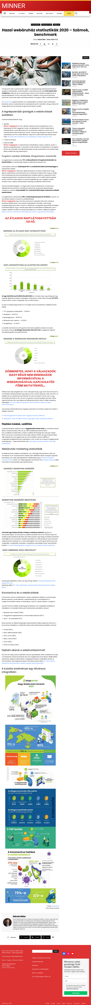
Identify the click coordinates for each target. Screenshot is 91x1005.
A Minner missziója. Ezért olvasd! (41, 958)
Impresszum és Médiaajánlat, (40, 969)
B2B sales (69, 1003)
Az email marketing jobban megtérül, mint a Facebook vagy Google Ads (31, 545)
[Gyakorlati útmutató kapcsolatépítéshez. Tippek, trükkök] (66, 83)
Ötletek (63, 1003)
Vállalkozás (56, 24)
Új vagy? (53, 1003)
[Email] (48, 44)
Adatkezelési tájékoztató (9, 964)
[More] (53, 937)
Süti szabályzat (6, 965)
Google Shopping (49, 460)
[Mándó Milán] (8, 922)
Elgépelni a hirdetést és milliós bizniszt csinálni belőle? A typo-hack (80, 102)
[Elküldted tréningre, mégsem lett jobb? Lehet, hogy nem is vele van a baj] (66, 66)
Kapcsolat (35, 965)
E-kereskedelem (36, 24)
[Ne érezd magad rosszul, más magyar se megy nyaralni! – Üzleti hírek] (66, 122)
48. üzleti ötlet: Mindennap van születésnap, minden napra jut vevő (30, 137)
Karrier (21, 960)
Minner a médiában (37, 973)
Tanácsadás (77, 1003)
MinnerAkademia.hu (17, 956)
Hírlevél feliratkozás (37, 961)
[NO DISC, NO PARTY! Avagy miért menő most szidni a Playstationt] (66, 74)
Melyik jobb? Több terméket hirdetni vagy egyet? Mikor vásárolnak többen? (28, 418)
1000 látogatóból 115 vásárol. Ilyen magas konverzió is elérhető (24, 415)
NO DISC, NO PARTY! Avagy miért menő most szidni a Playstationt (80, 73)
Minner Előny (19, 950)
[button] (76, 13)
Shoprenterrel (7, 102)
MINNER (13, 5)
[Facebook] (40, 44)
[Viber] (57, 44)
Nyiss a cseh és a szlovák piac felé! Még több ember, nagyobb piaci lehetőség (28, 212)
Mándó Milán (42, 39)
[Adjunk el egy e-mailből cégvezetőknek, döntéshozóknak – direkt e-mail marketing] (66, 92)
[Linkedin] (44, 44)
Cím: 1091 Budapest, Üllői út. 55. (41, 976)
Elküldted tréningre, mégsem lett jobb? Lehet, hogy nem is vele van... (80, 65)
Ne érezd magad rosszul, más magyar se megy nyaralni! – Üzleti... (80, 121)
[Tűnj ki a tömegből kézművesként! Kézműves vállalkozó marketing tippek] (66, 131)
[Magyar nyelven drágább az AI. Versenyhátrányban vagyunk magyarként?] (66, 111)
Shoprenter (55, 906)
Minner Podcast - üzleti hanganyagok (12, 952)
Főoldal (47, 1003)
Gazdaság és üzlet (46, 24)
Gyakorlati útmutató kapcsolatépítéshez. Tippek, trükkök (79, 82)
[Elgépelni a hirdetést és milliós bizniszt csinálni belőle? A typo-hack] (66, 102)
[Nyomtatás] (52, 44)
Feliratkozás (75, 993)
